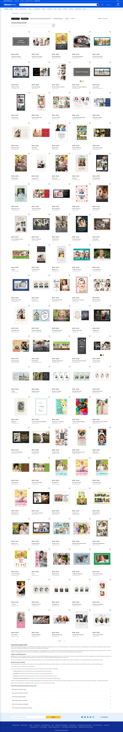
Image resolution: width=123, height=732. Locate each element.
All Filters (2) (16, 18)
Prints (16, 9)
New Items (6, 9)
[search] (53, 25)
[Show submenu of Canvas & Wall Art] (40, 9)
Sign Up (53, 717)
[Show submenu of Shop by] (86, 9)
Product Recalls (72, 725)
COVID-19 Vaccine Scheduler (61, 725)
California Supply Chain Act (54, 727)
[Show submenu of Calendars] (73, 9)
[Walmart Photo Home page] (10, 4)
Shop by (84, 9)
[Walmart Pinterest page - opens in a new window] (87, 717)
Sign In (118, 0)
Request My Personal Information (86, 727)
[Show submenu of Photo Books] (52, 9)
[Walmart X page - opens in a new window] (85, 717)
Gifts (55, 9)
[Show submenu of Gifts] (56, 9)
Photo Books (49, 9)
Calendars (71, 9)
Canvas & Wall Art (37, 9)
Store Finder (16, 0)
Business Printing (78, 9)
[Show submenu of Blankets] (45, 9)
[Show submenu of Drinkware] (67, 9)
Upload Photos (37, 0)
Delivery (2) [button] (24, 18)
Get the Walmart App (97, 725)
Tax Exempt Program (87, 725)
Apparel (59, 9)
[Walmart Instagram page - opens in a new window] (93, 717)
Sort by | (100, 18)
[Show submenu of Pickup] (13, 9)
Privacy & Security (34, 727)
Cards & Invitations (15, 13)
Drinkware (65, 9)
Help (102, 4)
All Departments (15, 725)
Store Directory (24, 725)
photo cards (33, 680)
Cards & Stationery (22, 9)
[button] (20, 32)
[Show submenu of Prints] (17, 9)
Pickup (11, 9)
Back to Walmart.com (8, 0)
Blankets (43, 9)
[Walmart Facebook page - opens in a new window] (82, 717)
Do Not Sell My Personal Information (69, 727)
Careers (30, 725)
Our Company (37, 725)
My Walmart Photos (29, 0)
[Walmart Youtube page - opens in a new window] (90, 717)
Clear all (73, 18)
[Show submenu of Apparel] (61, 9)
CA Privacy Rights (43, 727)
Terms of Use (106, 725)
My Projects (22, 0)
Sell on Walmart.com (45, 725)
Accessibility (80, 725)
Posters (30, 9)
